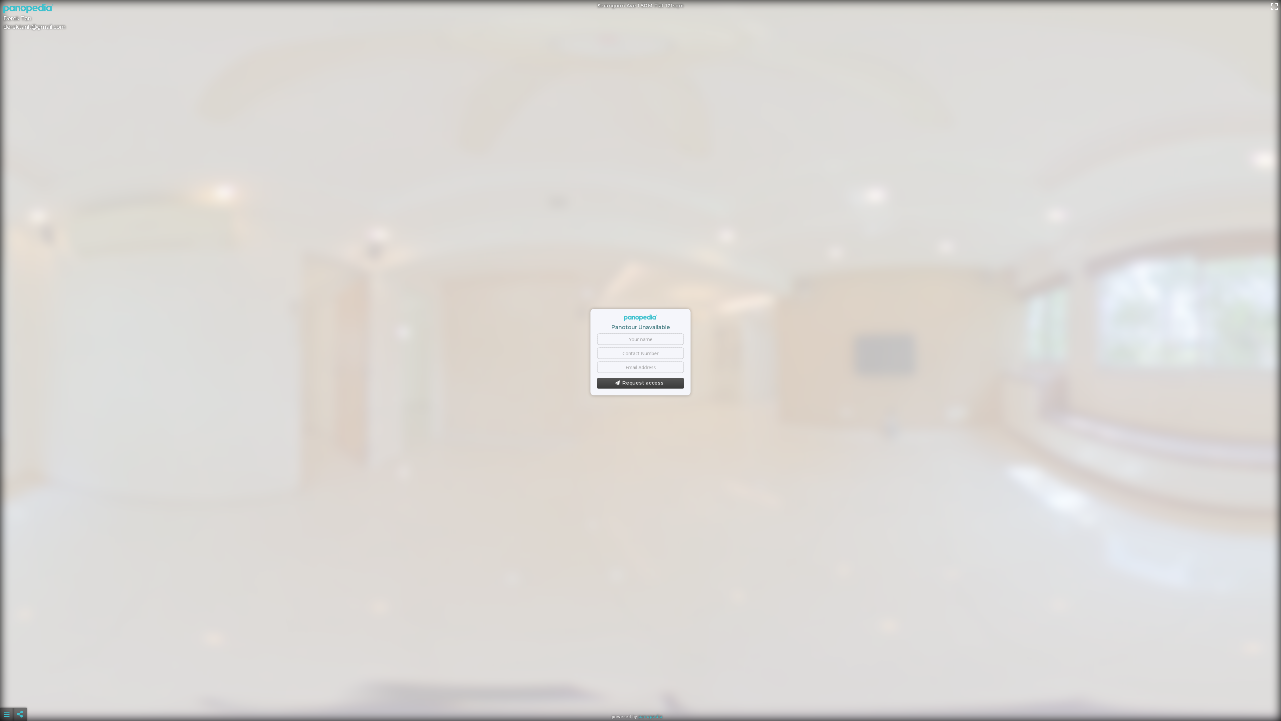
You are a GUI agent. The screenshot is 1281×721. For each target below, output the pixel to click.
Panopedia (650, 716)
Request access (643, 383)
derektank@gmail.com (34, 27)
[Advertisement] (640, 698)
